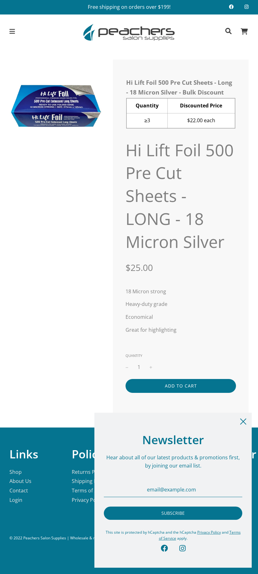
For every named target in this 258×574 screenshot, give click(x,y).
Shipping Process (92, 481)
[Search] (228, 32)
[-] (127, 367)
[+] (150, 367)
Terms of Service (91, 490)
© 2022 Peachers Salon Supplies (37, 538)
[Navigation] (12, 32)
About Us (20, 481)
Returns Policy (89, 471)
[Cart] (244, 32)
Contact (18, 490)
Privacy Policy (88, 500)
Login (15, 500)
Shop (15, 471)
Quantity (134, 355)
